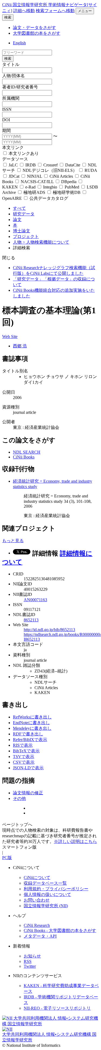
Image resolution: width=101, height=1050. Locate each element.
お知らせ (32, 956)
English (19, 43)
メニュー (85, 11)
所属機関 (10, 98)
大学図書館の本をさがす (36, 33)
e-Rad (30, 187)
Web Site (10, 336)
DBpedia (69, 181)
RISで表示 (23, 745)
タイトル (10, 64)
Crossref (50, 165)
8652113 (31, 620)
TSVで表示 (23, 756)
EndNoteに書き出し (31, 722)
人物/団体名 (13, 75)
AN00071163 (35, 599)
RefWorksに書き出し (32, 717)
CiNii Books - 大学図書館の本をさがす (60, 930)
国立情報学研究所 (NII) (46, 905)
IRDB (30, 165)
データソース (15, 159)
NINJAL (34, 176)
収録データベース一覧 (45, 883)
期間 (6, 130)
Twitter (30, 966)
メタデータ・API (40, 936)
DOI (6, 120)
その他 (19, 798)
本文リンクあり (23, 153)
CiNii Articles (61, 176)
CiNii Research (37, 925)
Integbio (50, 187)
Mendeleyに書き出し (32, 728)
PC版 (7, 857)
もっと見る (13, 540)
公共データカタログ (48, 198)
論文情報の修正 (28, 793)
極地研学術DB (67, 192)
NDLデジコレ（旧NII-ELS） (50, 170)
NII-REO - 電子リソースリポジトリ (57, 1008)
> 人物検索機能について (46, 242)
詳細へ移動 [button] (24, 10)
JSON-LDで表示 (28, 768)
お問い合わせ (37, 900)
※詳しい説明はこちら (75, 841)
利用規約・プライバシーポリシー (56, 889)
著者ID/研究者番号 (20, 87)
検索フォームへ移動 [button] (55, 10)
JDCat (14, 176)
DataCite (72, 165)
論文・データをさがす (34, 27)
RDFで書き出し (28, 734)
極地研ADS (34, 192)
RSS (28, 961)
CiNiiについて (37, 877)
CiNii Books (23, 457)
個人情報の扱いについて (47, 894)
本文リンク (13, 147)
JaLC (13, 165)
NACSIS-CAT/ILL (37, 181)
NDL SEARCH (26, 452)
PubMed (72, 187)
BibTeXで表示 (26, 751)
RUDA (90, 170)
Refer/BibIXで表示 (30, 739)
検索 (7, 17)
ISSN (7, 109)
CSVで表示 (23, 762)
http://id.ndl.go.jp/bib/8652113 (49, 629)
